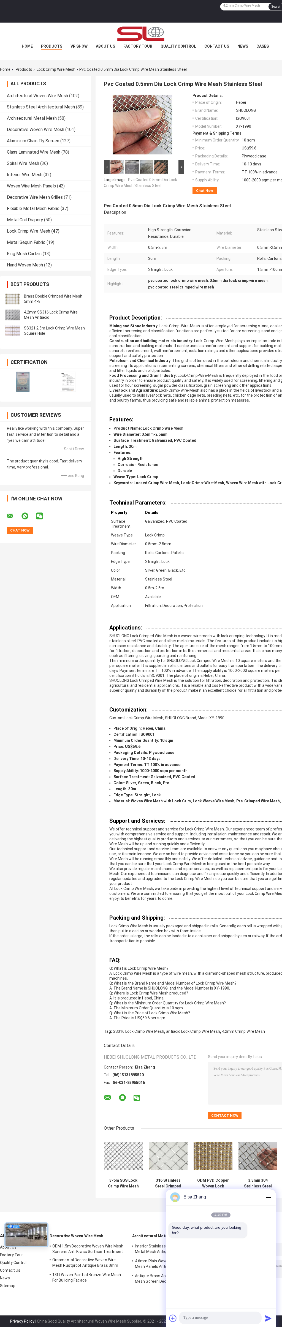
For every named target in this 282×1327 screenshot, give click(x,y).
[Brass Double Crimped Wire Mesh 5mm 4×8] (12, 299)
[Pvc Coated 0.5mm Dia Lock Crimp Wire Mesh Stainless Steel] (142, 125)
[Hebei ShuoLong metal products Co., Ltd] (141, 33)
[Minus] (268, 1197)
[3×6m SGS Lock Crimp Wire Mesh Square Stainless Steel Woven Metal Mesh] (123, 1156)
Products (51, 46)
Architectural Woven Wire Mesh (37, 95)
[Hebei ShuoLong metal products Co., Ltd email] (14, 516)
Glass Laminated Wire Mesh (33, 152)
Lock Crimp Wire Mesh (56, 69)
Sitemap (7, 1286)
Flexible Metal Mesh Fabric (33, 208)
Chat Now (204, 191)
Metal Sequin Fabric (26, 242)
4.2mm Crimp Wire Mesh (243, 1031)
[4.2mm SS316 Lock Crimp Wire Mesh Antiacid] (12, 314)
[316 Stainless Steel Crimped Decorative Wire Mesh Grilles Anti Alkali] (168, 1156)
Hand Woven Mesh (25, 265)
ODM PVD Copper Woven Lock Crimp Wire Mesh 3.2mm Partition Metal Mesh (213, 1183)
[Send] (268, 1318)
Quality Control (178, 46)
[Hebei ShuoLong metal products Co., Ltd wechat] (43, 516)
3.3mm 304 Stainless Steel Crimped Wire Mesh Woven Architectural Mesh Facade (258, 1183)
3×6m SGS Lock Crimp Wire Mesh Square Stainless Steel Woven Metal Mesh (123, 1183)
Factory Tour (137, 46)
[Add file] (173, 1318)
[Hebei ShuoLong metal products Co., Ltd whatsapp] (28, 516)
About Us (105, 46)
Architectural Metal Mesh (32, 118)
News (242, 46)
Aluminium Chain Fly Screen (33, 140)
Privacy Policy (22, 1321)
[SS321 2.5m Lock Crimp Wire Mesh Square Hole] (12, 330)
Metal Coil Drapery (25, 219)
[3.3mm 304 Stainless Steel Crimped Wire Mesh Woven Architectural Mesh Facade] (257, 1156)
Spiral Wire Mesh (23, 163)
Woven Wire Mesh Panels (31, 186)
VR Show (79, 46)
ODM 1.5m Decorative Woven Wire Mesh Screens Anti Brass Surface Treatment (88, 1249)
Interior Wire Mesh (24, 174)
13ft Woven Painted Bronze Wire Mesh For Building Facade (86, 1277)
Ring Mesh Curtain (24, 253)
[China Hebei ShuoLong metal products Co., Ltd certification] (22, 382)
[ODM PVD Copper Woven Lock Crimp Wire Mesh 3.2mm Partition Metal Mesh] (213, 1156)
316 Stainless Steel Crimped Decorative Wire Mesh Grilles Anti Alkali (168, 1183)
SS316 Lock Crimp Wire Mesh (138, 1031)
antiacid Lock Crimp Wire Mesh (193, 1031)
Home (27, 46)
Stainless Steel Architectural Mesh (41, 107)
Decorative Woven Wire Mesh (35, 129)
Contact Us (216, 46)
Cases (262, 46)
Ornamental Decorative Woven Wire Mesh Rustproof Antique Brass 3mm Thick (85, 1263)
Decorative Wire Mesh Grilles (35, 197)
